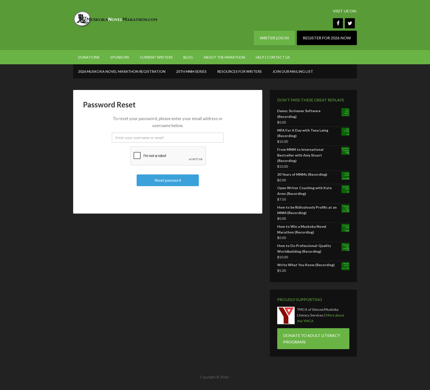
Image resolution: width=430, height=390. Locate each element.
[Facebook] (338, 23)
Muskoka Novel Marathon (115, 17)
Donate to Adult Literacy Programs (311, 338)
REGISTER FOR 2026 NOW (327, 37)
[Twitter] (350, 23)
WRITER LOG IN (274, 37)
